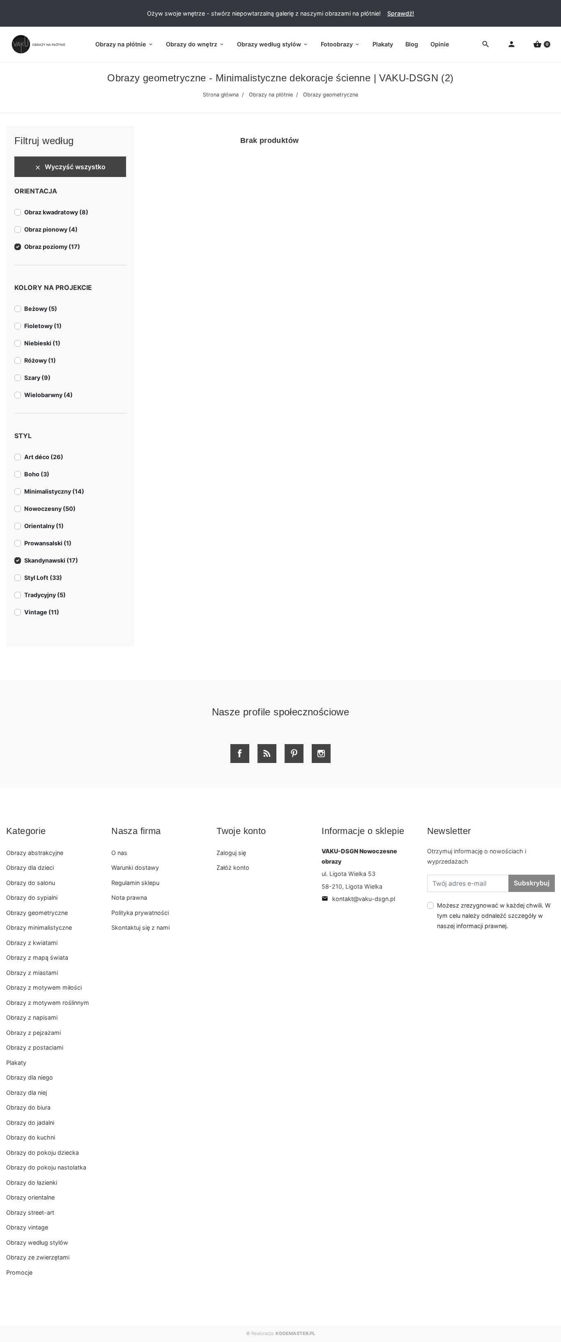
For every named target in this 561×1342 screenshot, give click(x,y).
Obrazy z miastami (32, 972)
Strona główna (221, 95)
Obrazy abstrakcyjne (34, 852)
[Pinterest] (294, 753)
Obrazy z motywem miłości (44, 987)
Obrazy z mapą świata (37, 957)
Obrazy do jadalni (30, 1122)
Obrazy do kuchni (30, 1137)
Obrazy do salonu (30, 882)
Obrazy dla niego (29, 1077)
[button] (542, 44)
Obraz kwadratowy (56, 212)
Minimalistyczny (54, 491)
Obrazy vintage (27, 1227)
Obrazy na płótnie (271, 95)
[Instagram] (321, 753)
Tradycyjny (45, 594)
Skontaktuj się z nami (140, 927)
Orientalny (44, 525)
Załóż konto (232, 867)
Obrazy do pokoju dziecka (42, 1152)
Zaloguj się (231, 852)
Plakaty (16, 1062)
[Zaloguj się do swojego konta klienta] (511, 44)
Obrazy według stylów (37, 1242)
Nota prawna (129, 897)
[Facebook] (239, 753)
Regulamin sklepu (135, 882)
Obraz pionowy (51, 229)
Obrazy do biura (28, 1107)
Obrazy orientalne (30, 1197)
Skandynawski (51, 560)
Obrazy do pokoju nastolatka (46, 1167)
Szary (37, 377)
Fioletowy (43, 325)
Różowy (40, 360)
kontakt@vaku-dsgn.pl (358, 898)
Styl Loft (43, 577)
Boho (36, 474)
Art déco (43, 456)
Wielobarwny (48, 394)
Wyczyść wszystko (70, 167)
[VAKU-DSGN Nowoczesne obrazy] (37, 44)
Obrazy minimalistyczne (39, 927)
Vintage (41, 612)
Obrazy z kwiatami (31, 942)
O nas (119, 852)
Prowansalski (47, 543)
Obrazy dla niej (26, 1092)
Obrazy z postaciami (34, 1047)
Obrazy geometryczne (37, 912)
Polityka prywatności (140, 912)
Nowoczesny (50, 508)
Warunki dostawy (135, 867)
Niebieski (42, 343)
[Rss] (267, 753)
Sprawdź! (400, 13)
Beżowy (40, 308)
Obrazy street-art (30, 1212)
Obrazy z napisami (31, 1017)
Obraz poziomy (52, 246)
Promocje (19, 1272)
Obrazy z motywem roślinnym (47, 1002)
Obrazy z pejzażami (33, 1032)
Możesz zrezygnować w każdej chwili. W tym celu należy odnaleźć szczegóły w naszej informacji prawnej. (494, 915)
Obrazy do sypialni (31, 897)
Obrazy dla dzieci (30, 867)
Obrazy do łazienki (31, 1182)
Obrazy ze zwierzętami (37, 1257)
